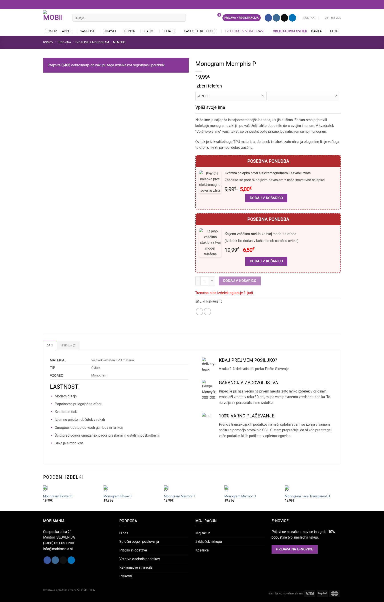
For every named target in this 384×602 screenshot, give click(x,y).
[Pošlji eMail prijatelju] (207, 311)
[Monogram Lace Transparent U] (313, 488)
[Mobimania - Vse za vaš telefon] (54, 18)
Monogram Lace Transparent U (307, 496)
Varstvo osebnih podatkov (139, 559)
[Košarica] (216, 18)
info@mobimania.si (58, 549)
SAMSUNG (88, 31)
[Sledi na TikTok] (284, 18)
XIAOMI (149, 31)
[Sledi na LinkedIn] (292, 18)
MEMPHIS (119, 42)
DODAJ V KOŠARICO (266, 198)
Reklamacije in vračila (135, 567)
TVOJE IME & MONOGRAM (244, 31)
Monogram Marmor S (240, 496)
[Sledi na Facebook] (268, 18)
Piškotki (125, 576)
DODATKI (169, 31)
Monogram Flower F (118, 496)
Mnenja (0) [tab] (68, 345)
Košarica (202, 550)
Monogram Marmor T (179, 496)
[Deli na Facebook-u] (199, 311)
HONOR (129, 31)
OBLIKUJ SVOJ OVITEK (290, 31)
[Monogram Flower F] (132, 488)
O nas (123, 533)
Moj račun (202, 533)
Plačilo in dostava (133, 550)
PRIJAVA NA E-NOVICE (294, 549)
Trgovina (64, 42)
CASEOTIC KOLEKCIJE (200, 31)
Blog (334, 31)
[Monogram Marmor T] (192, 488)
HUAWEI (110, 31)
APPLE (67, 31)
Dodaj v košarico (239, 281)
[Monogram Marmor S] (252, 488)
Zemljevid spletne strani (286, 593)
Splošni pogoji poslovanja (139, 541)
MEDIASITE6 (86, 590)
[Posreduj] (181, 18)
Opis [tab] (50, 345)
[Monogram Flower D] (71, 488)
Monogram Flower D (57, 496)
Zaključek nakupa (208, 541)
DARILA (316, 31)
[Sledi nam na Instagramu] (276, 18)
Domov (51, 31)
